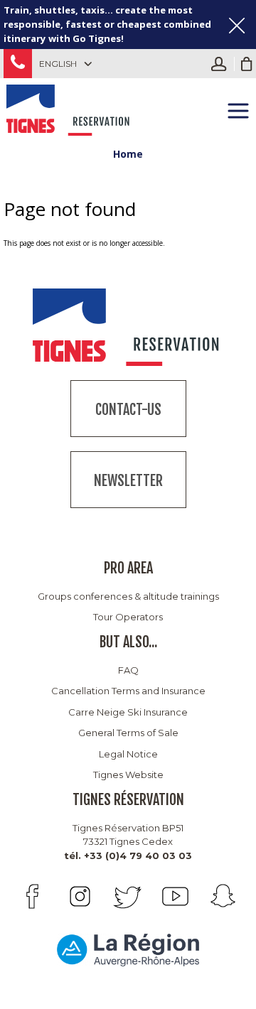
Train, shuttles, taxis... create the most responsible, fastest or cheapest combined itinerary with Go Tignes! (107, 24)
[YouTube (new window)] (175, 896)
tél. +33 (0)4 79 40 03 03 (128, 855)
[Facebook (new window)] (32, 896)
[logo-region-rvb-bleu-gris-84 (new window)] (128, 949)
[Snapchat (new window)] (223, 896)
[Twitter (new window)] (128, 896)
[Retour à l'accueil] (69, 108)
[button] (246, 64)
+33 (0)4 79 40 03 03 (18, 63)
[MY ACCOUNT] (222, 64)
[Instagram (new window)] (80, 896)
